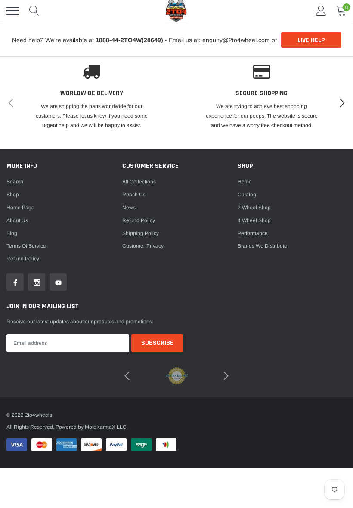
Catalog (247, 195)
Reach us (134, 195)
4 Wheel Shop (254, 220)
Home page (20, 207)
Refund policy (22, 259)
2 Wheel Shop (254, 207)
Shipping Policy (140, 233)
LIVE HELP (311, 40)
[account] (321, 11)
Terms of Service (26, 246)
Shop (12, 195)
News (129, 207)
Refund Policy (138, 220)
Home (245, 182)
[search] (34, 11)
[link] (15, 282)
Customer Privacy (143, 246)
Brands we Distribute (262, 246)
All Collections (139, 182)
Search (14, 182)
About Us (17, 220)
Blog (11, 233)
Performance (253, 233)
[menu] (12, 10)
